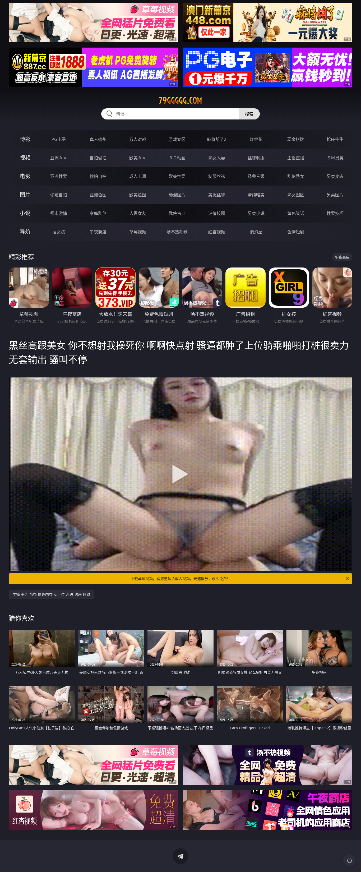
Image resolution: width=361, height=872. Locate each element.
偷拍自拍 (98, 176)
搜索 (249, 114)
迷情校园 (216, 213)
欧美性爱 (177, 176)
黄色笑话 (295, 213)
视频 (25, 157)
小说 (25, 213)
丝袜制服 (256, 158)
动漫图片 (177, 195)
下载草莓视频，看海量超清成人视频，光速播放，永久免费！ (180, 578)
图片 (25, 194)
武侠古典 (177, 213)
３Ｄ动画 (177, 158)
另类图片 (335, 195)
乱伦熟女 (295, 176)
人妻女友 (137, 213)
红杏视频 (216, 232)
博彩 (25, 139)
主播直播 (295, 158)
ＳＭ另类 (335, 158)
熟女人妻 (216, 158)
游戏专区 (177, 139)
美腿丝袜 (216, 195)
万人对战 (137, 139)
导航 (25, 231)
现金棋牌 (295, 139)
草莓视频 (137, 232)
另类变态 (335, 176)
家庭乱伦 (98, 213)
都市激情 (58, 213)
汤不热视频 (177, 232)
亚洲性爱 (58, 176)
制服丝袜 (216, 176)
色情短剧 (295, 232)
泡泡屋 (256, 232)
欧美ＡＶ (137, 158)
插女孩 (58, 232)
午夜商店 (98, 232)
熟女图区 (295, 195)
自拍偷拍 (98, 158)
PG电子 (59, 139)
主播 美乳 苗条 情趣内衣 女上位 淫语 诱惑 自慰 (51, 594)
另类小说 (256, 213)
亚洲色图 (98, 195)
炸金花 (256, 139)
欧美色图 (137, 195)
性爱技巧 (335, 213)
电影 (25, 176)
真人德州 (98, 139)
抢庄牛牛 (335, 139)
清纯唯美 (256, 195)
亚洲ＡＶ (58, 158)
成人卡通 (137, 176)
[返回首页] (349, 860)
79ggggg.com (180, 100)
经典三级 (256, 176)
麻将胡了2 (216, 139)
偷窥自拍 (58, 195)
